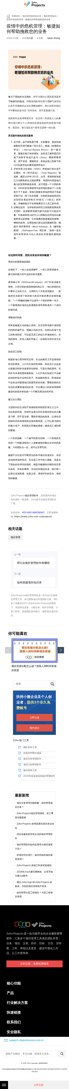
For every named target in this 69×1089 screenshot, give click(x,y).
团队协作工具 (30, 747)
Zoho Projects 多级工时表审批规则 (34, 865)
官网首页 (16, 16)
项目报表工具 (30, 770)
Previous (8, 650)
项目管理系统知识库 (31, 16)
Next (61, 650)
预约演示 (34, 728)
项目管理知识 (50, 16)
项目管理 (15, 537)
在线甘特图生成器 (32, 753)
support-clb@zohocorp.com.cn (26, 1040)
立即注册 (34, 717)
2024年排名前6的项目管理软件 (39, 776)
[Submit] (62, 1053)
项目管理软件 (31, 495)
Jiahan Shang (53, 38)
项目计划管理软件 (32, 764)
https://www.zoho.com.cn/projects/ (33, 516)
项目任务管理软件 (32, 758)
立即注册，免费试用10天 (34, 963)
